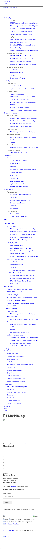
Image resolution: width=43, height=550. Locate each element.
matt (24, 444)
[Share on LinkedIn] (5, 457)
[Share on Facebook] (5, 448)
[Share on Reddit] (5, 465)
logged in (13, 486)
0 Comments (17, 444)
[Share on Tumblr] (5, 460)
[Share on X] (5, 451)
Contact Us (7, 1)
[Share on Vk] (5, 462)
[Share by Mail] (5, 468)
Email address (7, 494)
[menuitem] (22, 1)
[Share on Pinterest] (5, 454)
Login (5, 3)
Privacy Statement (8, 530)
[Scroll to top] (0, 549)
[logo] (18, 8)
